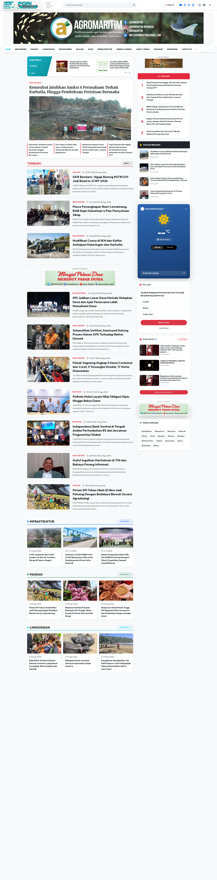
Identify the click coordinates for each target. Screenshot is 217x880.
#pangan (180, 417)
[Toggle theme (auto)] (211, 5)
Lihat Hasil (163, 309)
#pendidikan (147, 412)
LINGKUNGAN (48, 30)
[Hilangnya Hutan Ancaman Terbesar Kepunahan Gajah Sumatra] (80, 624)
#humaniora (159, 412)
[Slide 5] (83, 119)
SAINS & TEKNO (143, 30)
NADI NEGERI (20, 30)
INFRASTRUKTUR (105, 30)
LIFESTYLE (187, 30)
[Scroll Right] (209, 30)
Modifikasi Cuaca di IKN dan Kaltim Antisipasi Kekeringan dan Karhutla (168, 133)
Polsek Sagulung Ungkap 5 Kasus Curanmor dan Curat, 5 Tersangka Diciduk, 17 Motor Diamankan (103, 348)
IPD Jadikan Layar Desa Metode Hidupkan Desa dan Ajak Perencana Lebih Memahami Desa (102, 283)
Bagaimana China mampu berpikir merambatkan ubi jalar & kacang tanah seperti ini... (174, 359)
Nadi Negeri (79, 183)
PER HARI (170, 228)
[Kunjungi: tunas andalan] (108, 13)
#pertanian (169, 422)
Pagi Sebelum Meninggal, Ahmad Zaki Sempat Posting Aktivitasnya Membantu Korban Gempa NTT (120, 130)
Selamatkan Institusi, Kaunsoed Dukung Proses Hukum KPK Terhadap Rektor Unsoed (100, 315)
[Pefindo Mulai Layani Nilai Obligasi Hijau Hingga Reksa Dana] (48, 382)
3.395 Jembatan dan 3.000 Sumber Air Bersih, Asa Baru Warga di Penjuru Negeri (42, 538)
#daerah (182, 412)
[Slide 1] (76, 119)
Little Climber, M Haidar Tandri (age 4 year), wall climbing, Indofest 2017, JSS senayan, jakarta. (172, 330)
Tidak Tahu (148, 295)
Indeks (126, 144)
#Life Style (146, 426)
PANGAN (34, 30)
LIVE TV (170, 5)
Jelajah (76, 153)
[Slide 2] (78, 119)
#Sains (156, 426)
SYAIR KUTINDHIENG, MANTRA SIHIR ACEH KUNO (172, 343)
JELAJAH (80, 30)
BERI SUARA (163, 303)
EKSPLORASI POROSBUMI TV (164, 373)
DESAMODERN (65, 30)
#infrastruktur (36, 47)
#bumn (144, 417)
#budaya (161, 417)
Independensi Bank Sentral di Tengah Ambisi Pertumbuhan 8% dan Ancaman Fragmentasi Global (100, 411)
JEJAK (90, 30)
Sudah (146, 282)
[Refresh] (186, 189)
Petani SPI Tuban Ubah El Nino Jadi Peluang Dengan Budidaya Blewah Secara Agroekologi (102, 475)
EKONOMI (158, 30)
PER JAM (157, 228)
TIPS (198, 30)
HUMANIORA (172, 30)
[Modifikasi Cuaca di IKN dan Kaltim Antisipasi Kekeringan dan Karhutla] (48, 226)
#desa (180, 422)
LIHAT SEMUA (182, 320)
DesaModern (79, 274)
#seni (152, 417)
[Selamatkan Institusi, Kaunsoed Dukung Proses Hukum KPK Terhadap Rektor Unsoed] (48, 317)
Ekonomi (77, 373)
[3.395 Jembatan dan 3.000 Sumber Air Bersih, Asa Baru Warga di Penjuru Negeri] (44, 518)
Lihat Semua (124, 502)
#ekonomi (171, 412)
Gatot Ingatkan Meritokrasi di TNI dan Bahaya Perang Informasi (166, 173)
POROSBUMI (150, 320)
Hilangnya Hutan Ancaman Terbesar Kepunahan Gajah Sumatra (78, 644)
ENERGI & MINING (124, 30)
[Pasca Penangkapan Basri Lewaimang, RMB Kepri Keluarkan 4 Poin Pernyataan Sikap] (48, 194)
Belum (146, 289)
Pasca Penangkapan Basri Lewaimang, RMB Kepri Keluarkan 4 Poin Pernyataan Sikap (101, 192)
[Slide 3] (80, 119)
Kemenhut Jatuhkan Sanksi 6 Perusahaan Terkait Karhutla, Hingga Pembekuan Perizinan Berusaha (40, 130)
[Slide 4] (81, 119)
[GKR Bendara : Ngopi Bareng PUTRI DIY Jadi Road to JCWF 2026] (48, 162)
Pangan (76, 466)
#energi (171, 417)
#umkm (159, 422)
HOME (8, 30)
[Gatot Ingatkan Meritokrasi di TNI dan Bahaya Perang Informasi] (48, 446)
